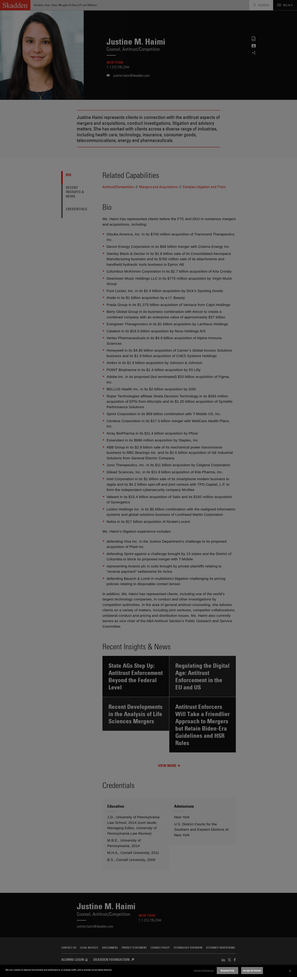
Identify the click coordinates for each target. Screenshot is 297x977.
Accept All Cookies (252, 970)
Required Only (227, 970)
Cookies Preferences (204, 970)
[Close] (290, 971)
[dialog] (148, 971)
